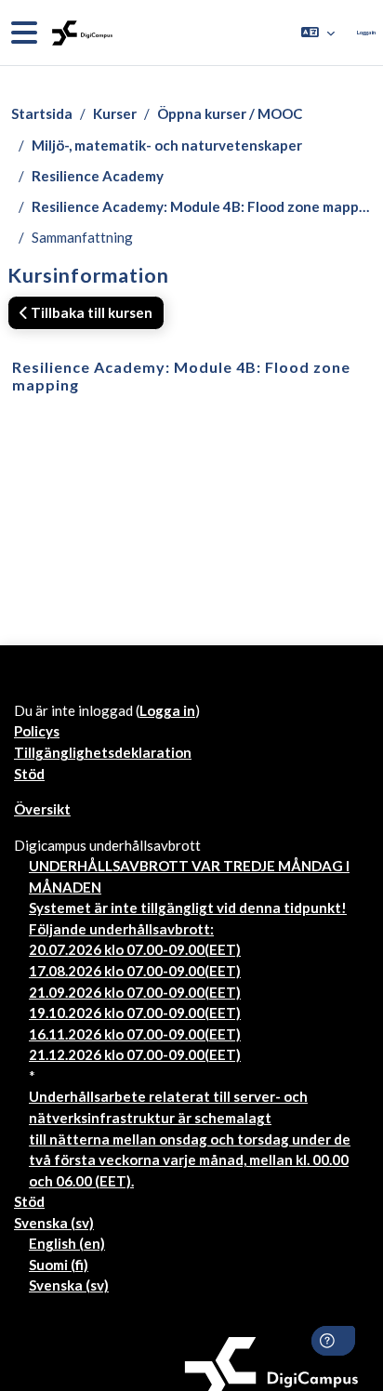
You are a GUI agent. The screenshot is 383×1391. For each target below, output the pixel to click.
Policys (36, 730)
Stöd (29, 773)
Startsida (42, 113)
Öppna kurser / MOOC (229, 113)
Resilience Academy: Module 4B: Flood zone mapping (202, 206)
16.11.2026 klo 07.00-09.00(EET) (135, 1034)
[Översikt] (80, 33)
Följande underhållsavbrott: (121, 929)
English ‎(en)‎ (67, 1243)
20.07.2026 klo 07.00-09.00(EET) (135, 949)
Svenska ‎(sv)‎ (54, 1222)
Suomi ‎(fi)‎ (58, 1264)
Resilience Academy (98, 175)
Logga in (366, 32)
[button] (318, 32)
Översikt (42, 809)
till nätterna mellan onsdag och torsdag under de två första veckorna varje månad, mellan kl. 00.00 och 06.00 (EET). (189, 1160)
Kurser (115, 113)
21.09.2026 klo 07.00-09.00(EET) (135, 992)
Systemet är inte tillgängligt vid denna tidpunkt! (188, 907)
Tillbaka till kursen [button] (90, 312)
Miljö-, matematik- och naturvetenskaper (167, 145)
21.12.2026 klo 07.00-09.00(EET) (135, 1054)
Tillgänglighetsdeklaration (103, 752)
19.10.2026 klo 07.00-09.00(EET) (135, 1012)
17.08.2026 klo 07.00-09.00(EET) (135, 970)
